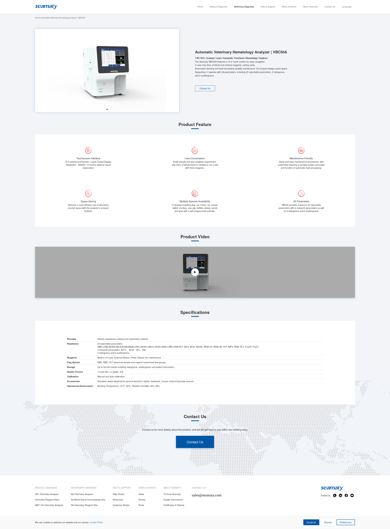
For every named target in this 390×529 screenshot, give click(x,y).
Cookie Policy (96, 522)
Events (142, 499)
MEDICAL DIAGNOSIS (46, 487)
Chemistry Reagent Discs (47, 499)
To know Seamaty (172, 494)
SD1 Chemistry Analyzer (46, 494)
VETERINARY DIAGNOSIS (83, 487)
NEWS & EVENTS (147, 487)
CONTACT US (199, 487)
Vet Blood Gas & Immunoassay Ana (88, 499)
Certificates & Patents (173, 505)
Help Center (118, 494)
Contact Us (205, 88)
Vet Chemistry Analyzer (82, 494)
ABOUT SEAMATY (172, 487)
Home (37, 17)
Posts (141, 505)
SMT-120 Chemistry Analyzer (49, 505)
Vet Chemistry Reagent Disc (84, 505)
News (141, 494)
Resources (118, 499)
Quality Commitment (173, 499)
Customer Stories (121, 505)
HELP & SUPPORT (122, 487)
